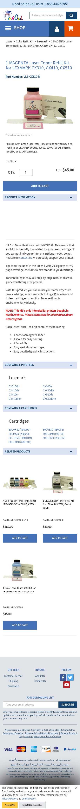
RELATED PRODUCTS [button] (17, 452)
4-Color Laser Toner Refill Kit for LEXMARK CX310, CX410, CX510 (19, 502)
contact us (25, 258)
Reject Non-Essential (32, 805)
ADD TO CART (40, 186)
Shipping (13, 681)
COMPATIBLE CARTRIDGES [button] (21, 408)
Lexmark (42, 42)
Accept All (10, 805)
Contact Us (40, 681)
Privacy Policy (9, 798)
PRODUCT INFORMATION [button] (20, 197)
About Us (40, 676)
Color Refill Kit (24, 42)
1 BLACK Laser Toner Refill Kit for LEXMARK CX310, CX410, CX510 (58, 504)
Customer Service (13, 676)
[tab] (40, 197)
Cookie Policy (29, 798)
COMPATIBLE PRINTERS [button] (19, 365)
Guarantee (13, 686)
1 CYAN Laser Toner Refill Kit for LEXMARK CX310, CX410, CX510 (19, 590)
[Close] (76, 788)
